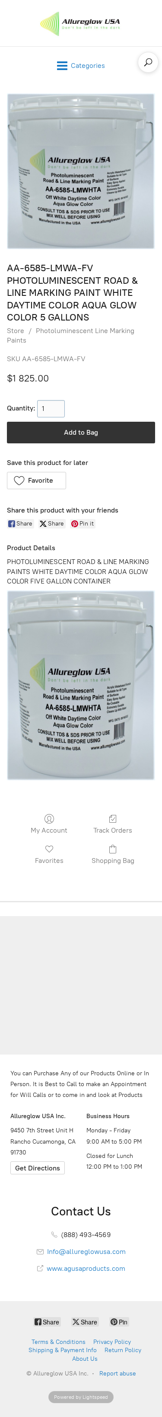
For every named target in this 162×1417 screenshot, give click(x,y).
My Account (49, 830)
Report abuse (117, 1373)
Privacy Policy (112, 1342)
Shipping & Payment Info (63, 1350)
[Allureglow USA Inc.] (81, 23)
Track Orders (112, 830)
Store (15, 331)
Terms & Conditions (59, 1342)
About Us (85, 1358)
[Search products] (148, 62)
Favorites (49, 860)
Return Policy (123, 1350)
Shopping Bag (113, 860)
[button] (36, 480)
